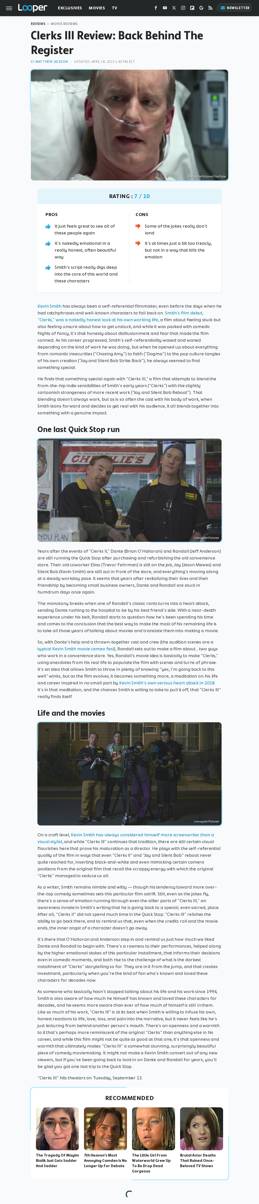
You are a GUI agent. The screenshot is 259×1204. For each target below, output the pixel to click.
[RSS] (210, 9)
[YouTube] (164, 9)
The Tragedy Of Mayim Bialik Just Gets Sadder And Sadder (57, 1160)
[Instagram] (183, 9)
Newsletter (238, 8)
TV (114, 8)
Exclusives (70, 8)
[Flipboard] (192, 9)
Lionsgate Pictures (206, 537)
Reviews (38, 23)
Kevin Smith (49, 306)
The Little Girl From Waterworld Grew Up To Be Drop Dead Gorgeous (151, 1163)
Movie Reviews (64, 23)
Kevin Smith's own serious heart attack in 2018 (166, 683)
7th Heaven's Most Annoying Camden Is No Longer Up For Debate (105, 1160)
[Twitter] (174, 9)
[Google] (201, 9)
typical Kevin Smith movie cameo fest (75, 649)
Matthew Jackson (52, 62)
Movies (97, 8)
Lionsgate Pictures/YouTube (207, 176)
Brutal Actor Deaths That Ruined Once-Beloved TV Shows (198, 1160)
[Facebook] (155, 9)
